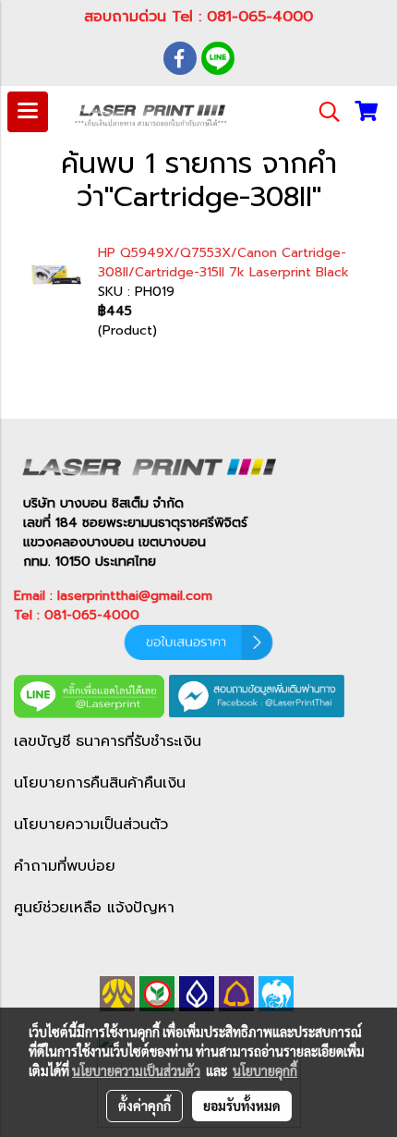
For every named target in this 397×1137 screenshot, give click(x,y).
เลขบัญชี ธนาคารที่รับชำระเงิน (107, 741)
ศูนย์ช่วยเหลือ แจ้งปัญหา (94, 908)
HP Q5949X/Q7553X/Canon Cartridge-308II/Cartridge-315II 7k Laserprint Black (223, 262)
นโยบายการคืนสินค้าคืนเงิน (100, 783)
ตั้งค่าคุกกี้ (144, 1105)
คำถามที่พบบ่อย (64, 866)
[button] (323, 112)
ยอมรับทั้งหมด (242, 1105)
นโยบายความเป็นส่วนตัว (91, 824)
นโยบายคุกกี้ (265, 1070)
